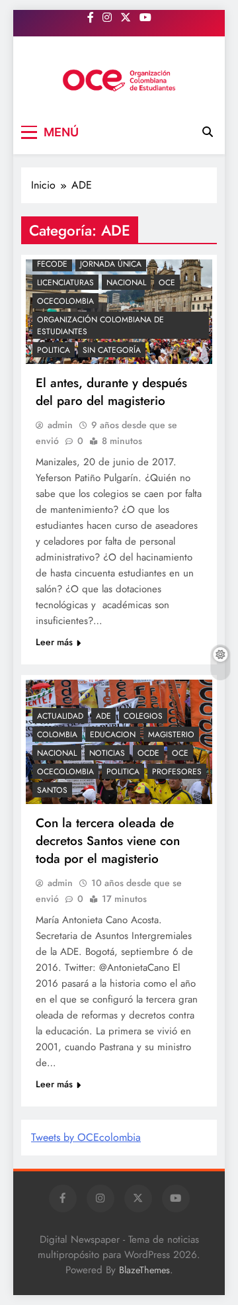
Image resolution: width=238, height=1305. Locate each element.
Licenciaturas (65, 283)
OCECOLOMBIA (65, 301)
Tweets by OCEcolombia (86, 1137)
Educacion (113, 735)
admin (60, 424)
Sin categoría (112, 350)
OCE (167, 283)
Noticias (107, 753)
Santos (52, 790)
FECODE (52, 264)
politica (53, 350)
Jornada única (110, 264)
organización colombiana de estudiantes (100, 326)
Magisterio (171, 735)
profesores (177, 772)
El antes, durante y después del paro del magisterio (111, 392)
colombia (57, 735)
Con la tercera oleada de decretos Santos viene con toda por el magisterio (108, 841)
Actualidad (60, 716)
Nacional (126, 283)
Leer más (54, 642)
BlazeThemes (144, 1270)
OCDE (148, 753)
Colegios (143, 716)
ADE (103, 716)
